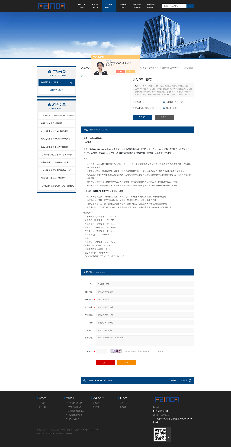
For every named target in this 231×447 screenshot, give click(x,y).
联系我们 (151, 5)
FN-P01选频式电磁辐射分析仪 (75, 403)
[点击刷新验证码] (116, 351)
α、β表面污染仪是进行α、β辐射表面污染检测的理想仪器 (58, 155)
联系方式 (123, 403)
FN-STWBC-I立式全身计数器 (75, 419)
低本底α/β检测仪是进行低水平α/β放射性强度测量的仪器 (58, 186)
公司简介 (42, 403)
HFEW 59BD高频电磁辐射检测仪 (75, 411)
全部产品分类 (55, 90)
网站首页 (82, 5)
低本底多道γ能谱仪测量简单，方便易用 (58, 115)
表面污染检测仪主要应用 (51, 123)
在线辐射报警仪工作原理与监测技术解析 (58, 131)
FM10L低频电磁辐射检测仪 (75, 407)
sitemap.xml (69, 433)
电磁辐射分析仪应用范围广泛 (53, 178)
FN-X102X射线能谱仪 (74, 415)
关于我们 (95, 5)
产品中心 (109, 5)
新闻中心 (123, 5)
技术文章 (96, 403)
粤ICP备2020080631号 (90, 430)
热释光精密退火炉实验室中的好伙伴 (56, 139)
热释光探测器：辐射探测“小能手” (55, 162)
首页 (144, 68)
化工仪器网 (50, 433)
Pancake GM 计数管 (103, 380)
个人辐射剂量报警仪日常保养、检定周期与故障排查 (58, 170)
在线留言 (137, 5)
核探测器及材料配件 (49, 82)
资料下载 (42, 407)
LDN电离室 (183, 380)
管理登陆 (59, 433)
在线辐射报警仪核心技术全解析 (54, 147)
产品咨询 (142, 117)
